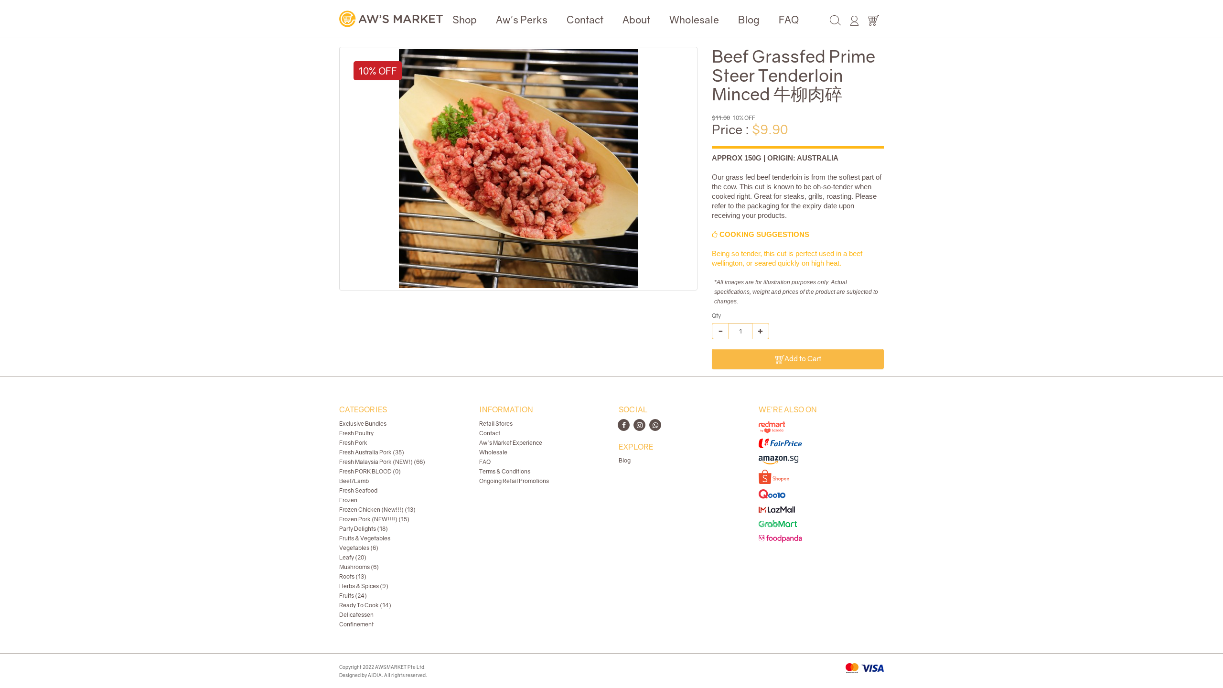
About (636, 19)
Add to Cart (802, 358)
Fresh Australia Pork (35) (371, 452)
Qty (716, 315)
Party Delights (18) (363, 528)
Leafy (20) (352, 557)
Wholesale (694, 19)
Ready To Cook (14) (365, 605)
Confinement (356, 624)
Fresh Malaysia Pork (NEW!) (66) (382, 461)
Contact (585, 19)
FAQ (789, 19)
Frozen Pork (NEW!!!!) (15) (374, 519)
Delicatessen (356, 614)
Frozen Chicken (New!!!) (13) (377, 509)
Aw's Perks (521, 19)
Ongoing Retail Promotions (514, 480)
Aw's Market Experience (510, 442)
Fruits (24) (353, 595)
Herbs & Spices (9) (363, 586)
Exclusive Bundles (362, 423)
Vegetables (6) (358, 547)
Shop (464, 19)
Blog (749, 19)
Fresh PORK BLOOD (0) (370, 471)
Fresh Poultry (356, 433)
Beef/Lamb (354, 480)
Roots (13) (352, 576)
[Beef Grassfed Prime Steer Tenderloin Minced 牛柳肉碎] (518, 168)
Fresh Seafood (358, 490)
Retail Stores (496, 423)
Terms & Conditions (504, 471)
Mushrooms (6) (359, 566)
